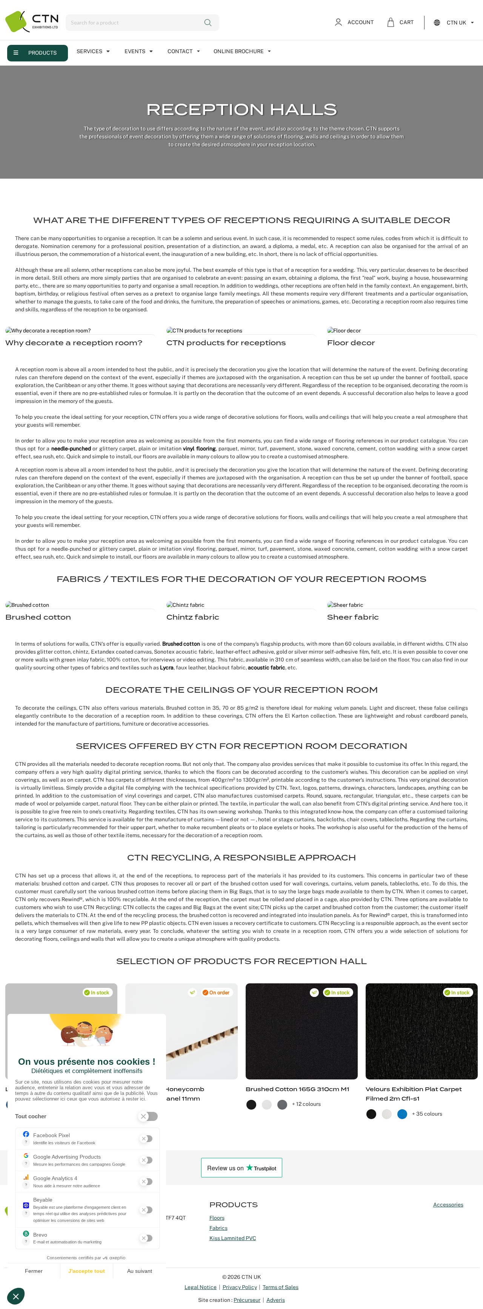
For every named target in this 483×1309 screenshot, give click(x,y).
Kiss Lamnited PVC (232, 1238)
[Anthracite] (283, 1104)
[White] (267, 1104)
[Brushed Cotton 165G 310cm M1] (302, 1031)
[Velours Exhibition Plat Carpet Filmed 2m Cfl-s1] (422, 1031)
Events (135, 51)
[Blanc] (387, 1114)
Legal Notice (201, 1287)
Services (89, 51)
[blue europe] (403, 1114)
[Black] (252, 1104)
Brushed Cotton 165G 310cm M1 (297, 1089)
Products (42, 53)
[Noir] (372, 1114)
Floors (217, 1218)
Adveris (275, 1300)
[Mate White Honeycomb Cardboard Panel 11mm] (181, 1031)
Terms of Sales (280, 1287)
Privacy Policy (240, 1287)
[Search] (208, 22)
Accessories (448, 1205)
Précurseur (247, 1300)
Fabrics (218, 1228)
